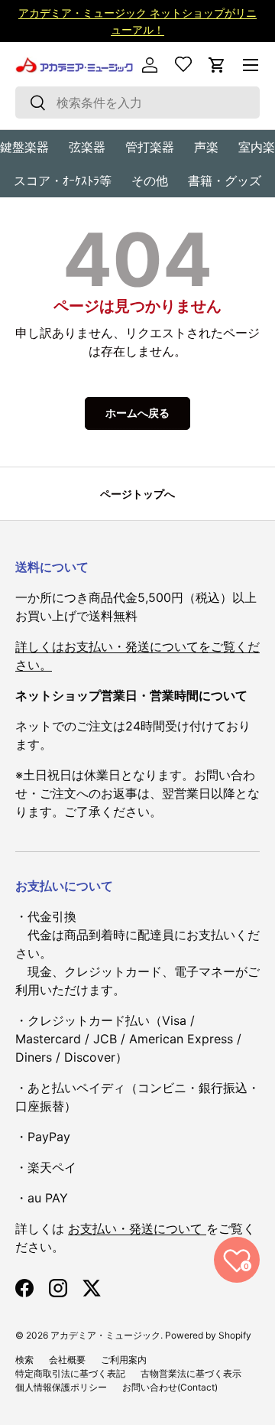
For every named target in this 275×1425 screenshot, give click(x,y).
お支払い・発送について (137, 1228)
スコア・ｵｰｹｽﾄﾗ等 (63, 180)
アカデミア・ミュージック (105, 1335)
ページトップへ (137, 493)
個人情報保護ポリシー (61, 1387)
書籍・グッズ (224, 180)
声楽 (206, 147)
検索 (24, 1359)
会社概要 (67, 1359)
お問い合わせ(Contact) (170, 1387)
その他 (149, 180)
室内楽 (256, 147)
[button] (217, 65)
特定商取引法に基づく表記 (70, 1373)
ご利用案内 (124, 1359)
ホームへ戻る (137, 412)
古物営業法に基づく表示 (191, 1373)
